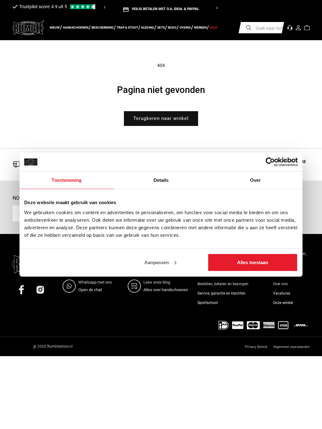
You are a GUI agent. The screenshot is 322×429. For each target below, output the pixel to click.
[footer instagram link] (40, 290)
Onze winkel (283, 303)
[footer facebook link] (21, 289)
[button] (307, 27)
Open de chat (90, 289)
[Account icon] (298, 27)
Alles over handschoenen (165, 289)
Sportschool (207, 303)
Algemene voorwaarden (291, 347)
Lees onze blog (156, 282)
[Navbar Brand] (28, 27)
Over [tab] (255, 180)
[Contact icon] (289, 27)
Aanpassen (156, 262)
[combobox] (261, 27)
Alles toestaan (252, 262)
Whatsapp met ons (95, 282)
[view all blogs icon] (135, 286)
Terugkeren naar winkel (161, 118)
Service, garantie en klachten (221, 293)
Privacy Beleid (256, 347)
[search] (248, 27)
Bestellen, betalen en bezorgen (222, 284)
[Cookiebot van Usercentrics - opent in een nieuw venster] (270, 162)
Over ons (280, 284)
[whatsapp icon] (70, 286)
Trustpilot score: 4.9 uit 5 (43, 6)
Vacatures (281, 293)
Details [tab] (161, 180)
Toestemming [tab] (66, 180)
